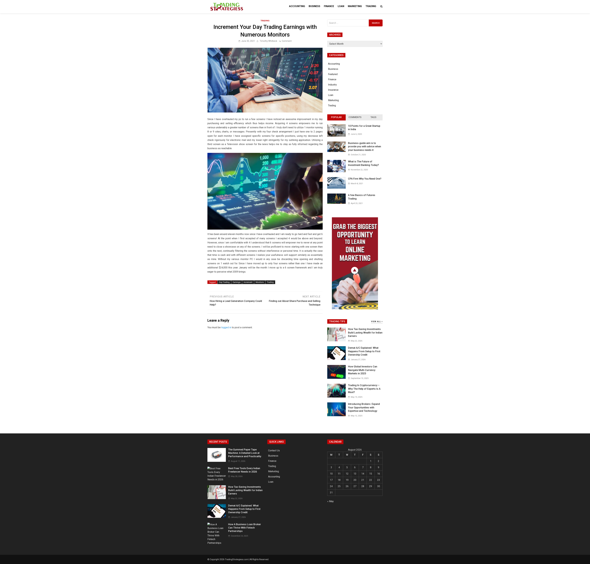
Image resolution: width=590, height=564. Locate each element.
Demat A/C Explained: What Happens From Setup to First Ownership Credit (364, 351)
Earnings (236, 282)
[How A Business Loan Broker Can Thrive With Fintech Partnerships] (216, 542)
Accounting (297, 6)
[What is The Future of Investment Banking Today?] (336, 171)
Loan (341, 6)
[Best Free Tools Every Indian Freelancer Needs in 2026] (216, 479)
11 (339, 473)
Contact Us (274, 450)
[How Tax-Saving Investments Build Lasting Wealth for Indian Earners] (336, 340)
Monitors (260, 282)
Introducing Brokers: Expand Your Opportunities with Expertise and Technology (364, 407)
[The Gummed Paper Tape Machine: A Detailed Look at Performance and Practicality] (216, 460)
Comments (354, 117)
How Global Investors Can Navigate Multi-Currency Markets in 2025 (362, 370)
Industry (332, 84)
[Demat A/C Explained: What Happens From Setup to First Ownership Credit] (336, 359)
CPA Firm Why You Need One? (364, 178)
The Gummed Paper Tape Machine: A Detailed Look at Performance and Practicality (244, 453)
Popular (336, 117)
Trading (371, 6)
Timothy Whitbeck (268, 41)
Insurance (333, 89)
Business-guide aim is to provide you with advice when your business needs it (364, 146)
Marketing (355, 6)
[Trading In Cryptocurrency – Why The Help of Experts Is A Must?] (336, 396)
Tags (373, 117)
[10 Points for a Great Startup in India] (336, 135)
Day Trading (224, 282)
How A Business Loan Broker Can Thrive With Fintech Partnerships (244, 528)
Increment (248, 282)
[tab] (336, 117)
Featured (333, 74)
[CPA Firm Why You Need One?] (336, 187)
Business (314, 6)
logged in (226, 327)
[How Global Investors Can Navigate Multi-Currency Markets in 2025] (336, 377)
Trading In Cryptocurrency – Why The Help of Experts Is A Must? (364, 389)
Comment (287, 41)
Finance (329, 6)
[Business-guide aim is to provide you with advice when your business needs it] (336, 151)
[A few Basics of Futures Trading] (336, 203)
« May (330, 501)
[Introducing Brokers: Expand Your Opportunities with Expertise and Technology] (336, 415)
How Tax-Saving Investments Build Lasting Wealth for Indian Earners (365, 332)
